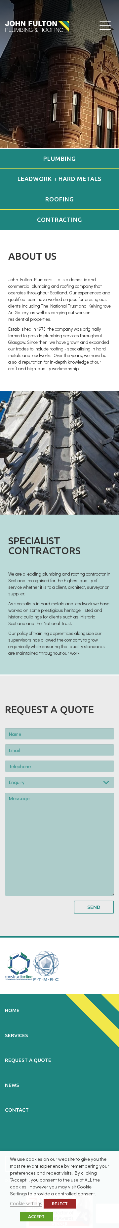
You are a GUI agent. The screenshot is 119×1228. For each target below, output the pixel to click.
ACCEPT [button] (36, 1216)
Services (16, 1035)
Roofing (59, 199)
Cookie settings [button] (26, 1203)
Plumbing (59, 158)
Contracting (59, 219)
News (12, 1085)
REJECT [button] (60, 1203)
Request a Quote (28, 1060)
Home (12, 1010)
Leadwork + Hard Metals (60, 178)
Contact (17, 1110)
